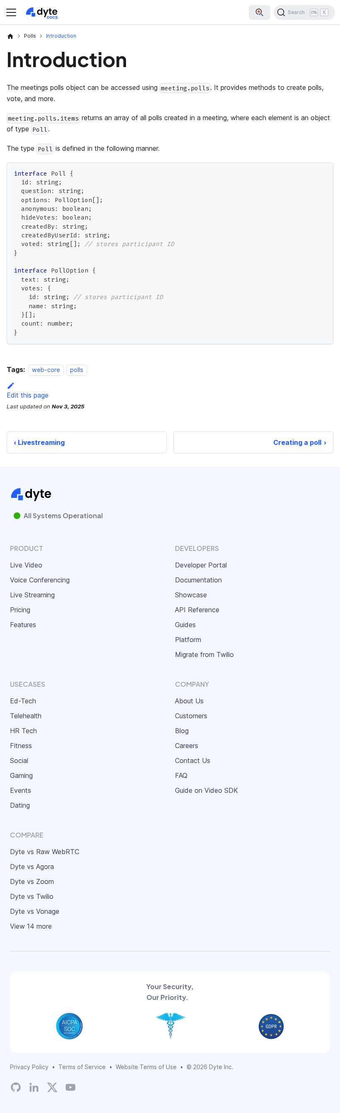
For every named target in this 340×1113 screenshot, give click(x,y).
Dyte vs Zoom (32, 881)
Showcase (191, 595)
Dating (20, 805)
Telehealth (25, 716)
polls (76, 369)
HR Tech (23, 731)
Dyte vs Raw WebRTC (44, 851)
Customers (191, 716)
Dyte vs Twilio (31, 896)
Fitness (21, 745)
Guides (185, 624)
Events (20, 790)
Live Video (26, 565)
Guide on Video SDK (206, 790)
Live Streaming (32, 595)
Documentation (198, 580)
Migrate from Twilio (204, 654)
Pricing (20, 610)
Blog (182, 731)
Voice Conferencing (40, 580)
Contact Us (192, 760)
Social (19, 760)
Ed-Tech (23, 701)
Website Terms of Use (146, 1066)
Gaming (21, 775)
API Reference (197, 610)
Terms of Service (82, 1066)
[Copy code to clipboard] (323, 172)
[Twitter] (52, 1087)
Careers (186, 745)
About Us (189, 701)
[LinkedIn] (34, 1087)
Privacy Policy (29, 1066)
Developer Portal (201, 565)
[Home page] (10, 36)
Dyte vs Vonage (34, 911)
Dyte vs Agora (32, 866)
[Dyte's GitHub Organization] (16, 1087)
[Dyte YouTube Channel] (70, 1087)
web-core (46, 369)
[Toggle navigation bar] (11, 12)
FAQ (181, 775)
